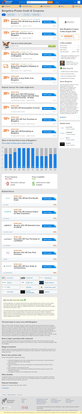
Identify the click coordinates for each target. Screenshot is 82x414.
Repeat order (36, 14)
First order (26, 14)
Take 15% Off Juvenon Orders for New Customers (26, 213)
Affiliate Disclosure (73, 410)
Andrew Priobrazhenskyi (72, 63)
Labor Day (77, 6)
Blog (57, 2)
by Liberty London (7, 232)
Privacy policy (64, 410)
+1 (55, 26)
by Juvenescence (7, 272)
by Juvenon (6, 218)
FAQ (23, 400)
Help (23, 402)
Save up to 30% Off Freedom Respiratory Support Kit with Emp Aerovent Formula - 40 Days (25, 96)
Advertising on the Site (42, 399)
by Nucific (5, 204)
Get (52, 46)
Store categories (70, 400)
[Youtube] (23, 407)
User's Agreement (56, 410)
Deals (19, 14)
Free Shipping (46, 6)
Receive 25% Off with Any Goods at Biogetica (25, 22)
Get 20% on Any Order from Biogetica (22, 79)
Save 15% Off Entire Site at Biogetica (22, 34)
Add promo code (40, 403)
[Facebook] (26, 407)
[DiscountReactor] (7, 2)
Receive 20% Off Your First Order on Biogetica (24, 55)
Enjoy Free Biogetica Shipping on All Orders (25, 67)
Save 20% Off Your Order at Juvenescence (25, 267)
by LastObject (6, 245)
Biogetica (13, 363)
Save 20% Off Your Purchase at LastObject (26, 240)
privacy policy (73, 412)
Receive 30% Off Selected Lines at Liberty (27, 226)
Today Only (68, 402)
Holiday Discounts (40, 400)
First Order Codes (27, 6)
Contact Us (54, 399)
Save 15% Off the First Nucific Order (26, 199)
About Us (24, 399)
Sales (62, 6)
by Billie (5, 259)
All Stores (68, 399)
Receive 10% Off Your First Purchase (25, 253)
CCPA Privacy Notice (41, 402)
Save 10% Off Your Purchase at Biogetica (24, 120)
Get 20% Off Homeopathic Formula (25, 108)
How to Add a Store (56, 400)
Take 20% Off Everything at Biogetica (22, 132)
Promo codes (11, 14)
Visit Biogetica (5, 388)
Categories (7, 6)
